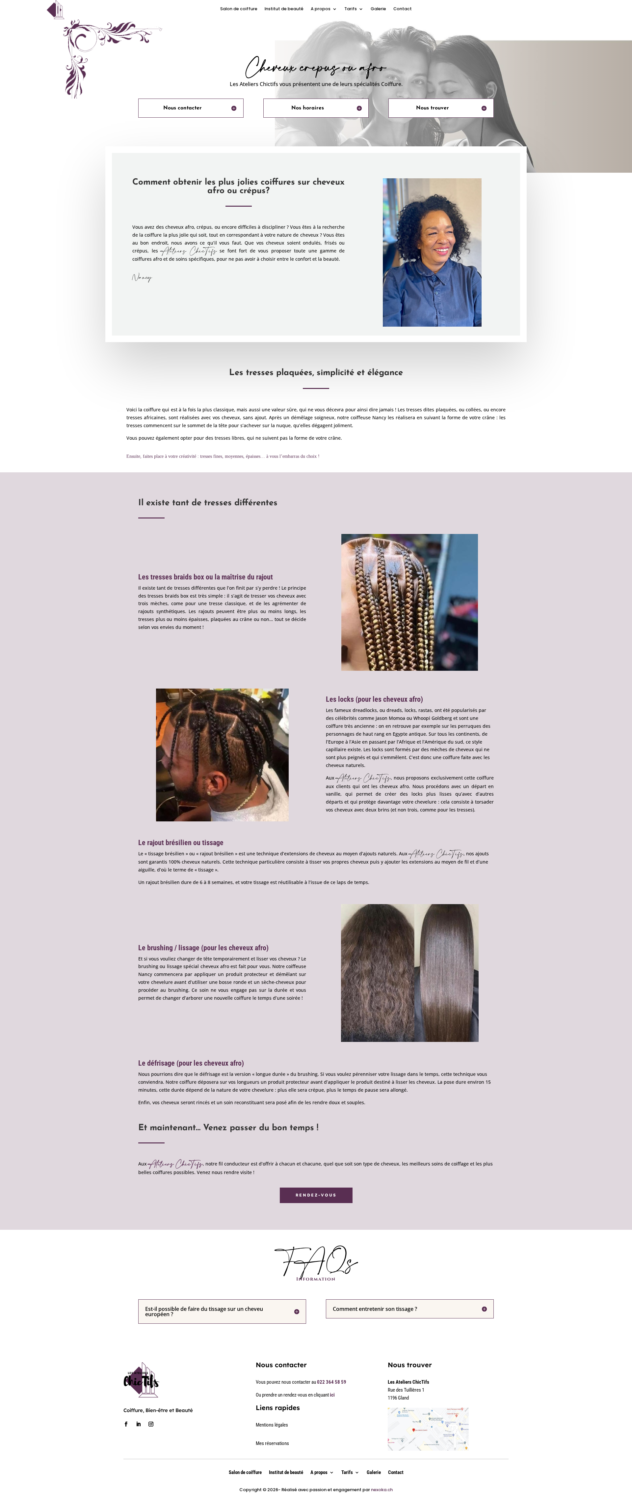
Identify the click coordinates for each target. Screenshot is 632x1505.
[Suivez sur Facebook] (126, 1424)
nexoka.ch (382, 1490)
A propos (320, 9)
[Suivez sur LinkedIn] (138, 1424)
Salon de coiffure (238, 9)
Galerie (378, 9)
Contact (402, 9)
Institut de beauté (284, 9)
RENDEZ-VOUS (316, 1195)
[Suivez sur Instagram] (151, 1424)
